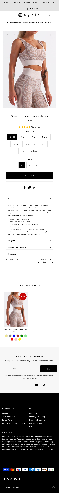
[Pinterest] (28, 385)
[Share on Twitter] (29, 188)
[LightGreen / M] (25, 335)
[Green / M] (21, 335)
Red (43, 144)
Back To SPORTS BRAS (14, 259)
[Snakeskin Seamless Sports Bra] (16, 309)
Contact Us (33, 413)
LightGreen (30, 144)
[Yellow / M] (19, 339)
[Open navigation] (8, 14)
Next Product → (47, 259)
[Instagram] (21, 385)
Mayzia (18, 487)
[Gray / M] (10, 335)
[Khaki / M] (6, 335)
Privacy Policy (7, 420)
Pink (23, 151)
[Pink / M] (15, 339)
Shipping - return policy (17, 247)
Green (16, 144)
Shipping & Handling (37, 416)
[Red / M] (12, 339)
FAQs (31, 427)
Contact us (12, 254)
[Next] (14, 35)
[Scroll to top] (53, 487)
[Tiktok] (44, 385)
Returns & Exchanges (37, 420)
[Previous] (7, 35)
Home (9, 22)
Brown (45, 137)
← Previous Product (45, 262)
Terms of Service (8, 416)
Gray (23, 137)
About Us (5, 413)
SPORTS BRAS (19, 22)
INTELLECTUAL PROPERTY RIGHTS (14, 423)
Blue (34, 137)
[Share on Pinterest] (34, 188)
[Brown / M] (17, 335)
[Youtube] (36, 385)
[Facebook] (14, 385)
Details (10, 199)
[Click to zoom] (51, 35)
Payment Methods (36, 423)
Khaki (12, 137)
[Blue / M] (14, 335)
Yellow (34, 151)
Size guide (11, 240)
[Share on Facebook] (25, 188)
